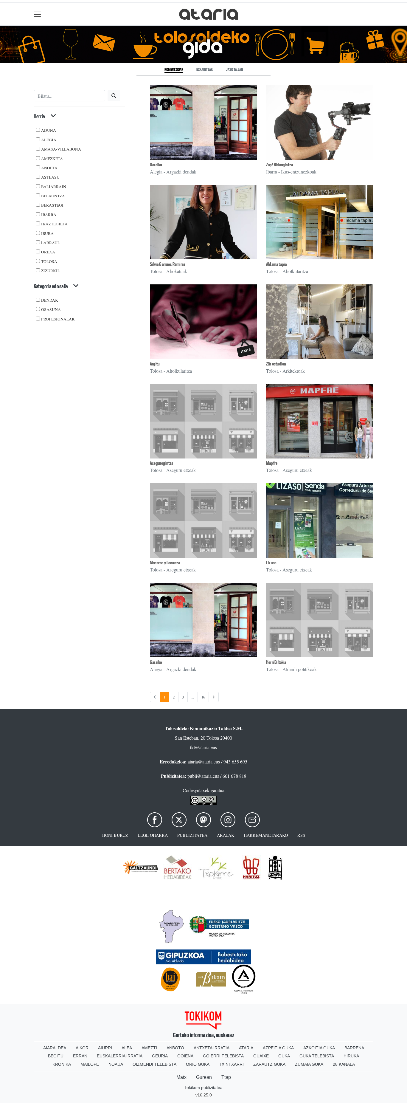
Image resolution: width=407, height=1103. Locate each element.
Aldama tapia (276, 264)
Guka (284, 1056)
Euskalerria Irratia (119, 1056)
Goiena (185, 1056)
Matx (181, 1077)
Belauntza (53, 196)
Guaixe (261, 1056)
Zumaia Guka (309, 1064)
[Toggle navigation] (37, 14)
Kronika (61, 1064)
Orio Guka (197, 1064)
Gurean (204, 1077)
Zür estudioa (276, 364)
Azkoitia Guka (319, 1047)
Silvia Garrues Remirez (167, 264)
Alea (127, 1047)
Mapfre (271, 463)
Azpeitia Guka (278, 1047)
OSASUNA (51, 309)
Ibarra (48, 214)
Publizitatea (192, 835)
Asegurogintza (161, 463)
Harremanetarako (266, 835)
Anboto (175, 1047)
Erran (80, 1056)
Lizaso (271, 563)
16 (203, 697)
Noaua (115, 1064)
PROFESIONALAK (58, 319)
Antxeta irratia (211, 1047)
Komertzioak (173, 69)
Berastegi (52, 205)
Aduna (48, 130)
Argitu (155, 364)
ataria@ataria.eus (204, 761)
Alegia (48, 139)
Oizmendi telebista (154, 1064)
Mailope (89, 1064)
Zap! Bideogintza (279, 165)
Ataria (246, 1047)
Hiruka (351, 1056)
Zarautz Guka (269, 1064)
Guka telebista (316, 1056)
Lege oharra (153, 835)
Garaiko (156, 165)
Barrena (354, 1047)
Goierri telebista (223, 1056)
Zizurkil (50, 270)
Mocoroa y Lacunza (165, 563)
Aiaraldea (54, 1047)
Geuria (160, 1056)
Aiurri (105, 1047)
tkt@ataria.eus (203, 747)
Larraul (50, 242)
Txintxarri (231, 1064)
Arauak (225, 835)
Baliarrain (53, 186)
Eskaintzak (204, 69)
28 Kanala (344, 1064)
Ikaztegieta (54, 224)
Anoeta (49, 168)
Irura (47, 233)
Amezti (149, 1047)
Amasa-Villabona (61, 149)
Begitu (55, 1056)
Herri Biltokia (276, 662)
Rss (301, 835)
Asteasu (50, 177)
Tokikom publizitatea (203, 1087)
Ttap (226, 1077)
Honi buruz (115, 835)
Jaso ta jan (234, 69)
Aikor (82, 1047)
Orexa (48, 252)
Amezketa (52, 158)
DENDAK (49, 300)
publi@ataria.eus (203, 776)
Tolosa (49, 261)
